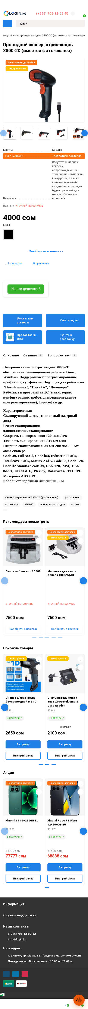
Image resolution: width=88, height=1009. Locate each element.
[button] (34, 764)
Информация (14, 904)
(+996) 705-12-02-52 (52, 13)
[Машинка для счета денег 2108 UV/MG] (64, 548)
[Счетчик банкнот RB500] (23, 548)
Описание (11, 355)
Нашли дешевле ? (25, 289)
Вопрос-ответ (61, 355)
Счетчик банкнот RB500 (23, 571)
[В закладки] (39, 533)
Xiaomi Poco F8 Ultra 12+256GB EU (62, 822)
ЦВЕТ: (7, 224)
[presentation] (3, 133)
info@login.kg (17, 939)
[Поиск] (80, 23)
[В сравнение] (39, 541)
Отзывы (32, 355)
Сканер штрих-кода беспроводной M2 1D (21, 699)
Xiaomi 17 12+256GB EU (22, 820)
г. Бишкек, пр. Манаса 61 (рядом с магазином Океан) (44, 955)
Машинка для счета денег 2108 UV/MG (61, 573)
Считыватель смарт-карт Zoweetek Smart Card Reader (62, 701)
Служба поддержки (19, 915)
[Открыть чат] (79, 1000)
